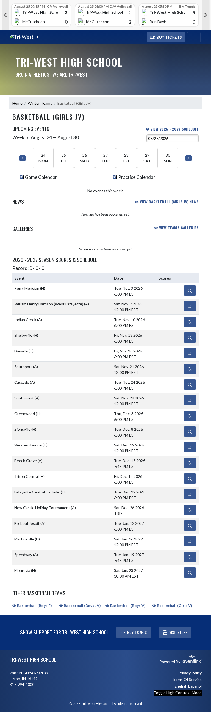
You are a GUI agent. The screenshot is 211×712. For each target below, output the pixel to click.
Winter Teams (40, 103)
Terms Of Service (187, 679)
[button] (166, 37)
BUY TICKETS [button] (137, 632)
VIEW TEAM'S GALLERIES (178, 227)
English (180, 686)
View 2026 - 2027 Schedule (174, 129)
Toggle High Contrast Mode (178, 692)
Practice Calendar (136, 177)
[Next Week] (188, 158)
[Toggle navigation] (194, 37)
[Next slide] (206, 15)
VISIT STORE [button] (178, 632)
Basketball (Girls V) (174, 605)
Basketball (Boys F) (34, 605)
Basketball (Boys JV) (82, 605)
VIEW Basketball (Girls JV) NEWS (169, 202)
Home (17, 103)
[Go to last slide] (5, 15)
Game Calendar (41, 177)
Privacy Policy (190, 672)
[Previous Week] (22, 158)
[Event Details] (190, 290)
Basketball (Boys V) (127, 605)
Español (195, 686)
